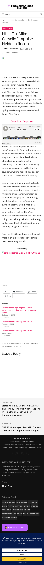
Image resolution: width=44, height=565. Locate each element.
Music (5, 28)
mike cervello (9, 346)
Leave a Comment (11, 52)
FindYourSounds (22, 438)
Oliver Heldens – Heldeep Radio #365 (17, 331)
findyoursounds (11, 49)
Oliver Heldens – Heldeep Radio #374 (17, 322)
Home (4, 20)
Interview (34, 506)
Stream (19, 514)
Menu (7, 14)
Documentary (33, 502)
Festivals (11, 506)
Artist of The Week (8, 502)
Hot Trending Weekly (22, 506)
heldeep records (15, 344)
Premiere (27, 510)
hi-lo (27, 344)
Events (4, 506)
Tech (24, 514)
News (11, 28)
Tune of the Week (33, 514)
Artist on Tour (21, 502)
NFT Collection (17, 510)
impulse (35, 344)
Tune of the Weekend (9, 518)
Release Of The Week (9, 514)
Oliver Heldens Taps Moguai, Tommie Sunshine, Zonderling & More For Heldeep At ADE (19, 310)
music (19, 346)
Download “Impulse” (22, 121)
